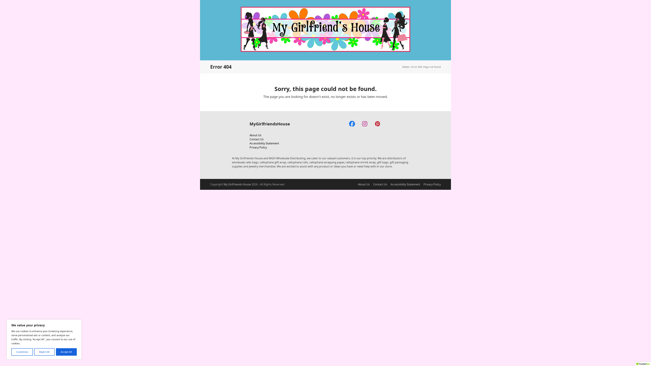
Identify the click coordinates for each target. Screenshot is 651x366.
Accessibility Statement (264, 143)
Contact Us (257, 139)
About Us (255, 135)
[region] (44, 339)
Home (405, 66)
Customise (22, 351)
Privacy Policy (258, 147)
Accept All (66, 351)
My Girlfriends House (237, 184)
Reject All (44, 351)
